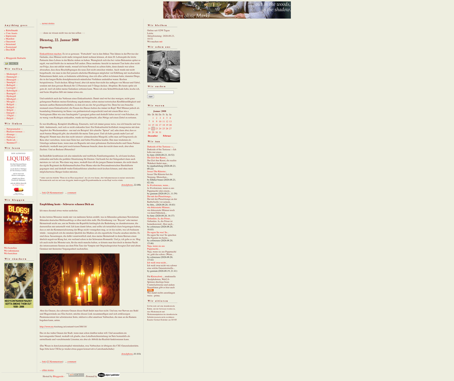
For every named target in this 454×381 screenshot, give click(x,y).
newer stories (48, 23)
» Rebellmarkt (11, 30)
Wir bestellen (10, 247)
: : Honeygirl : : (11, 79)
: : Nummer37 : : (12, 142)
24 (160, 128)
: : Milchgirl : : (11, 98)
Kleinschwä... (157, 276)
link (44, 192)
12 (167, 121)
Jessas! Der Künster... (157, 171)
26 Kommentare (54, 192)
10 (160, 121)
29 (153, 132)
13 (170, 121)
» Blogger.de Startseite (15, 58)
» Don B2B (9, 49)
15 (153, 124)
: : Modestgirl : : (12, 73)
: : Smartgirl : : (11, 82)
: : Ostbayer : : (11, 137)
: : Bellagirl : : (11, 85)
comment (71, 192)
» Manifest (9, 38)
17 (160, 124)
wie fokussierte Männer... (159, 207)
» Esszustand (10, 47)
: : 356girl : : (10, 115)
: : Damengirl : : (11, 76)
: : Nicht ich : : (11, 139)
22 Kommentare (54, 361)
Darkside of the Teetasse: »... (160, 146)
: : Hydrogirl (10, 96)
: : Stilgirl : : (10, 109)
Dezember (153, 135)
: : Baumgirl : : (11, 93)
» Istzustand (10, 44)
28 (149, 132)
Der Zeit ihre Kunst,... (157, 157)
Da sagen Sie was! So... (158, 232)
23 (156, 128)
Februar (167, 135)
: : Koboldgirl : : (12, 90)
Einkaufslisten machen (51, 53)
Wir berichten (10, 253)
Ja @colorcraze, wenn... (158, 185)
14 (149, 124)
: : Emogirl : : (10, 112)
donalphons (127, 184)
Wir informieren (11, 250)
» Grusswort (9, 41)
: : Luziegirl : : (11, 87)
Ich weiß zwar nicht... (157, 262)
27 (170, 128)
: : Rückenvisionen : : (14, 131)
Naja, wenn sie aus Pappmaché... (156, 247)
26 (167, 128)
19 (167, 124)
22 (153, 128)
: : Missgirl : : (10, 101)
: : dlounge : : (10, 134)
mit (160, 41)
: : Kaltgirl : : (10, 107)
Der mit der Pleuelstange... (159, 196)
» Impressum (10, 35)
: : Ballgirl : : (10, 104)
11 (163, 121)
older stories (48, 370)
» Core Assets (10, 33)
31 (160, 132)
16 (156, 124)
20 (170, 124)
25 (163, 128)
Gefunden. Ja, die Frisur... (159, 218)
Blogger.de (58, 376)
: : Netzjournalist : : (13, 128)
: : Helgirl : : (10, 118)
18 (163, 124)
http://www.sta (47, 326)
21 (149, 128)
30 (156, 132)
